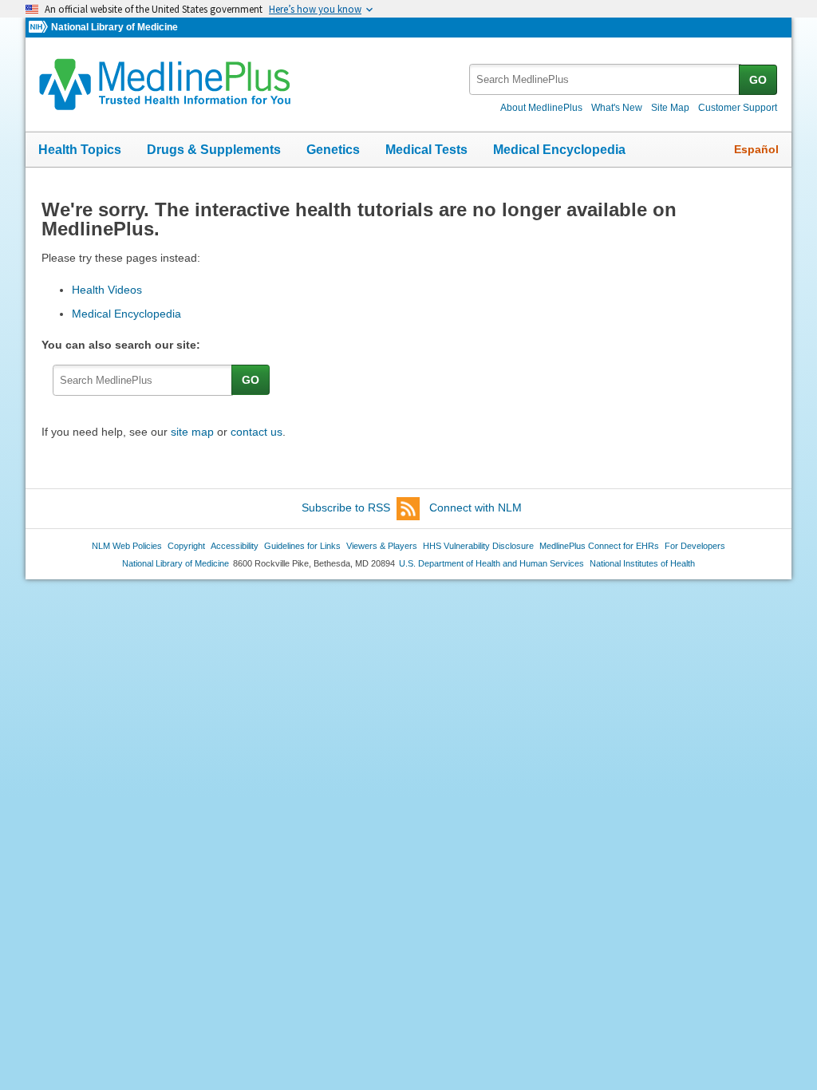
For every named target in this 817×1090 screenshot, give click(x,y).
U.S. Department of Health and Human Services (491, 563)
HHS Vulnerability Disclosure (478, 546)
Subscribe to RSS (346, 507)
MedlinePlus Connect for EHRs (599, 546)
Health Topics (79, 149)
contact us (256, 431)
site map (192, 431)
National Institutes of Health (642, 563)
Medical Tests (426, 149)
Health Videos (107, 289)
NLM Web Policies (127, 546)
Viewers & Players (381, 546)
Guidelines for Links (302, 546)
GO (758, 79)
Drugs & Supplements (214, 149)
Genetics (333, 149)
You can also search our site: (124, 344)
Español (756, 149)
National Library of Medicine (114, 27)
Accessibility (235, 546)
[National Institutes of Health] (40, 27)
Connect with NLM (475, 507)
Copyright (186, 546)
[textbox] (605, 79)
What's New (616, 107)
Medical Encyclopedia (559, 149)
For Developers (695, 546)
